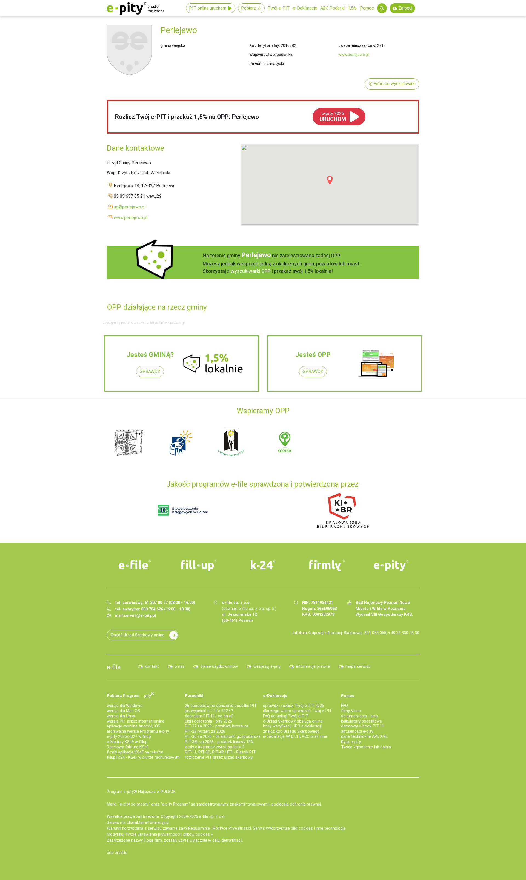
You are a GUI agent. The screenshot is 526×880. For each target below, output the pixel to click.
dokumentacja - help (359, 716)
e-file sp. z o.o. (212, 816)
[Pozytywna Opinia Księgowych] (183, 509)
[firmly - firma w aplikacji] (327, 565)
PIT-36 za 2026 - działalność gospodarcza (223, 736)
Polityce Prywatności (232, 828)
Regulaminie (199, 828)
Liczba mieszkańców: (357, 45)
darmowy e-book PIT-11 (362, 726)
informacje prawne (313, 666)
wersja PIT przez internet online (135, 721)
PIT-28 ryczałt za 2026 (205, 731)
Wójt (111, 172)
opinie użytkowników (219, 666)
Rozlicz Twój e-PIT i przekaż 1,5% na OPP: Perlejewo (187, 116)
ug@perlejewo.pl (129, 207)
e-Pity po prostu (135, 8)
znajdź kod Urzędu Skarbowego (291, 731)
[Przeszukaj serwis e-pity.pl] (382, 8)
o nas (180, 666)
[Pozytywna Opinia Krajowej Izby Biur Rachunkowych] (343, 509)
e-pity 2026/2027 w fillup (129, 736)
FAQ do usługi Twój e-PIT (285, 716)
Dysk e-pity (351, 741)
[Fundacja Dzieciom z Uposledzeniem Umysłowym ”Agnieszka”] (129, 442)
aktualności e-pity (357, 731)
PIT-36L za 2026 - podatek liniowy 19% (219, 741)
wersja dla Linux (121, 716)
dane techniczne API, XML (364, 736)
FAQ (344, 705)
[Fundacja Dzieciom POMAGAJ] (337, 442)
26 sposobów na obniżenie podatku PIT (221, 705)
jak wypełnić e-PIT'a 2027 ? (209, 711)
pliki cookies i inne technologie (318, 828)
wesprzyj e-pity (267, 666)
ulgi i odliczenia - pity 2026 (208, 721)
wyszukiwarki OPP (251, 271)
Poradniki (194, 695)
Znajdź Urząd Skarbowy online (137, 635)
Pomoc (367, 8)
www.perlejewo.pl (353, 54)
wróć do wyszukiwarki (395, 83)
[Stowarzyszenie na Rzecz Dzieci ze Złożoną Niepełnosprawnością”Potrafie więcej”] (233, 442)
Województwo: (262, 54)
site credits (117, 852)
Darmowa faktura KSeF (127, 747)
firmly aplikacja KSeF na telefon (135, 752)
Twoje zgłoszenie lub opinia (366, 747)
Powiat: (256, 63)
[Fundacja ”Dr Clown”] (285, 442)
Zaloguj (405, 8)
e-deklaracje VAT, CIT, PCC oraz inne (295, 736)
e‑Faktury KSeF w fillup (127, 741)
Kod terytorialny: (264, 45)
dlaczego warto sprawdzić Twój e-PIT (297, 711)
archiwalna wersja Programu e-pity (138, 731)
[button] (330, 180)
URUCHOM (332, 116)
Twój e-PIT (279, 8)
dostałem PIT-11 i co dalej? (209, 716)
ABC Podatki (332, 8)
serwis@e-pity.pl (140, 615)
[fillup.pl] (199, 565)
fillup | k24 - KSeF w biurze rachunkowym (143, 757)
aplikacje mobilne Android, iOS (133, 726)
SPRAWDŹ (150, 371)
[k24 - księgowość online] (263, 564)
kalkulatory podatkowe (361, 721)
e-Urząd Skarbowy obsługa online (293, 721)
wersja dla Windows (124, 705)
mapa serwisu (358, 666)
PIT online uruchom (207, 8)
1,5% (352, 8)
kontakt (152, 666)
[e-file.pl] (135, 564)
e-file (114, 666)
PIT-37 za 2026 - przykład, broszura (216, 726)
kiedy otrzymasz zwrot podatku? (214, 747)
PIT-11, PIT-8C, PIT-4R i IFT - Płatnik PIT (220, 752)
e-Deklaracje (305, 8)
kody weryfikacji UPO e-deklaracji (292, 726)
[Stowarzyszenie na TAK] (389, 442)
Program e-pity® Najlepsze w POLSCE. (141, 791)
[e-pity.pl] (391, 565)
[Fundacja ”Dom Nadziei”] (181, 442)
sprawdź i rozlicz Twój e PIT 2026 (293, 705)
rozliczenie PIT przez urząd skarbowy (219, 757)
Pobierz (248, 8)
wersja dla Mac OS (123, 711)
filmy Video (351, 711)
